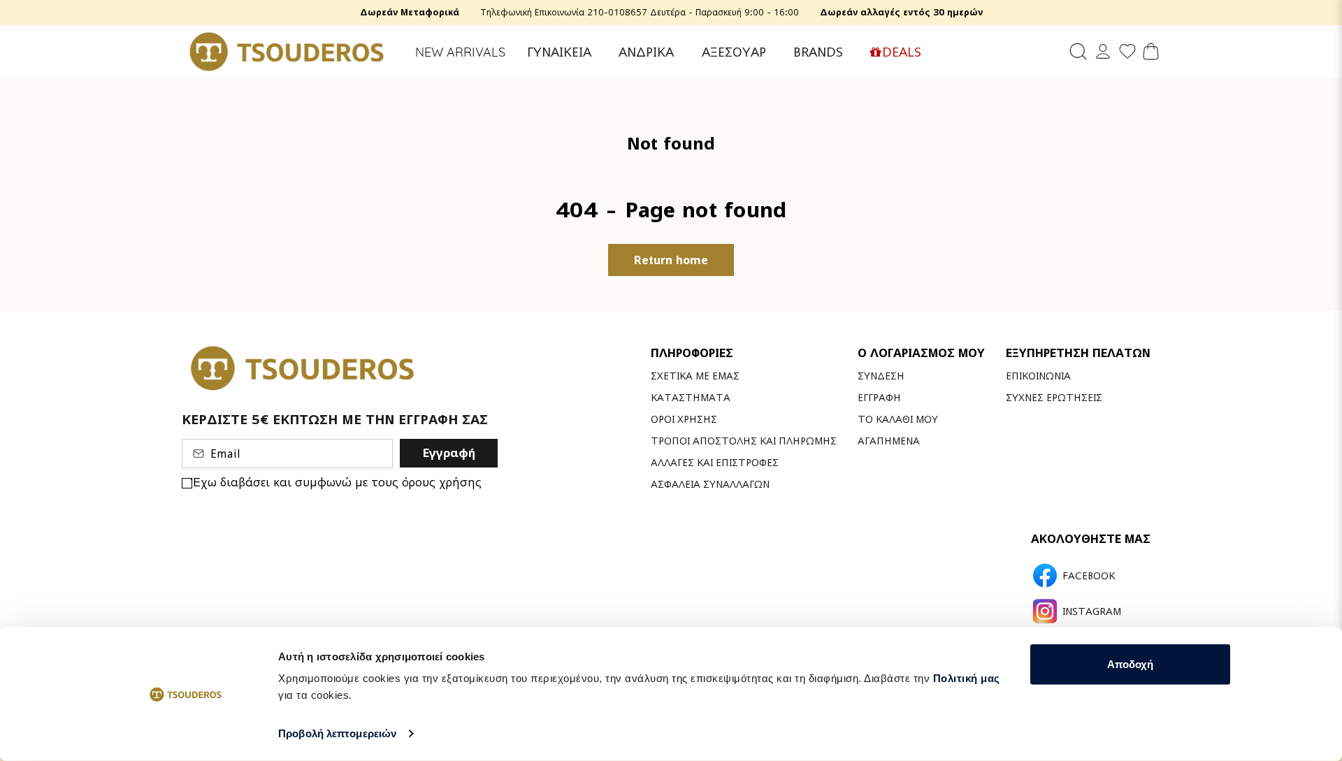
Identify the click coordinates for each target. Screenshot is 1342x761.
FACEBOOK (1088, 575)
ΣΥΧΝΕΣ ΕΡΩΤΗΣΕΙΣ (1054, 397)
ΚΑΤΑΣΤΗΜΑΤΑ (690, 397)
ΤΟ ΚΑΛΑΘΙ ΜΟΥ (898, 419)
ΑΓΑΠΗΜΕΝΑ (889, 441)
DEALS (901, 52)
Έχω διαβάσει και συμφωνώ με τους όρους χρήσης (337, 482)
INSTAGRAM (1091, 611)
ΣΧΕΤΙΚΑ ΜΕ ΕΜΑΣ (695, 376)
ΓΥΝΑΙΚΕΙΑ (559, 52)
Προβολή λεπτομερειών (337, 733)
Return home (671, 260)
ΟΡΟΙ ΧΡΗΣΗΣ (684, 419)
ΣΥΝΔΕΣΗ (881, 376)
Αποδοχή (1130, 664)
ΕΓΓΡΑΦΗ (879, 397)
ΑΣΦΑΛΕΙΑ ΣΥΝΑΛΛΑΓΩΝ (710, 484)
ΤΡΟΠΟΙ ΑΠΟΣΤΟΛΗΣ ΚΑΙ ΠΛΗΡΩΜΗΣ (744, 441)
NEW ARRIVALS (460, 52)
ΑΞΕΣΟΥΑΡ (734, 52)
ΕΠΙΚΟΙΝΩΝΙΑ (1038, 376)
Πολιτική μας (966, 678)
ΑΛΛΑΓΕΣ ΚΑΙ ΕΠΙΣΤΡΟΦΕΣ (715, 462)
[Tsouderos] (286, 51)
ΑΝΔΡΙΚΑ (646, 52)
